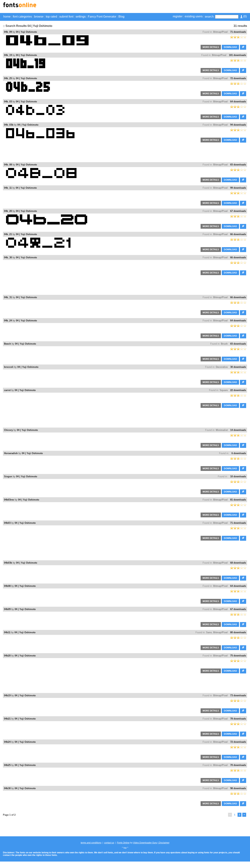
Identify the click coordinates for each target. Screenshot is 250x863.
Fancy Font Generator (102, 16)
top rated (51, 16)
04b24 (7, 742)
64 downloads (238, 101)
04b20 (7, 655)
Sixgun (8, 476)
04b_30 (8, 257)
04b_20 (8, 211)
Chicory (8, 430)
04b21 (7, 718)
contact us (109, 842)
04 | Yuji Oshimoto (26, 32)
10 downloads (238, 476)
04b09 (7, 609)
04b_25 (8, 78)
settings (81, 16)
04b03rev (9, 499)
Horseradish (11, 453)
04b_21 (8, 234)
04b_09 (8, 32)
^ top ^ (125, 848)
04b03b (8, 562)
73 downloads (238, 695)
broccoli (8, 367)
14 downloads (238, 430)
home (7, 16)
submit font (66, 16)
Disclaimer (163, 842)
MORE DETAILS (211, 47)
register (177, 16)
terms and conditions (91, 842)
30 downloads (238, 367)
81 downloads (238, 499)
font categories (22, 16)
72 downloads (238, 78)
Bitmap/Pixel (220, 32)
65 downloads (238, 164)
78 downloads (238, 718)
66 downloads (238, 234)
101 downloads (237, 55)
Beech (7, 343)
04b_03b (8, 124)
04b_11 (8, 187)
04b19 (7, 695)
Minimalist (222, 430)
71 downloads (238, 32)
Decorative (222, 367)
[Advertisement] (204, 6)
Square (224, 390)
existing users (194, 16)
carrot (7, 390)
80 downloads (238, 632)
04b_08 (8, 164)
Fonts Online (123, 842)
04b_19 (8, 55)
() (244, 16)
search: (209, 16)
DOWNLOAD (230, 47)
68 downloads (238, 562)
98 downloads (238, 788)
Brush (224, 343)
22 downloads (238, 390)
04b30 (7, 788)
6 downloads (239, 453)
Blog (121, 16)
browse (39, 16)
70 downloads (238, 765)
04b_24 (8, 320)
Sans (209, 632)
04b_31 (8, 297)
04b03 (7, 523)
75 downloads (238, 655)
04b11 (7, 632)
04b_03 (8, 101)
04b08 (7, 586)
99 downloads (238, 187)
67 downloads (238, 211)
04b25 (7, 765)
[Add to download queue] (243, 47)
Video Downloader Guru (145, 842)
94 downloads (238, 124)
